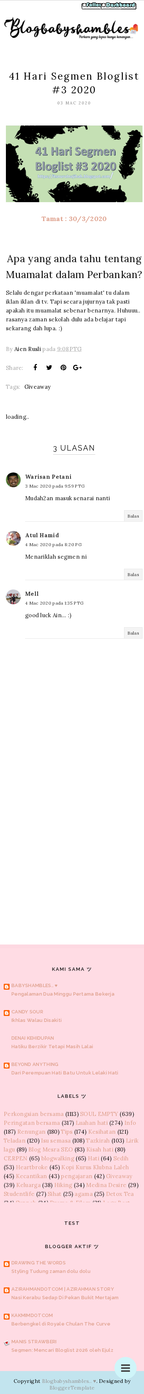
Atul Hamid (42, 535)
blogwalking (57, 1158)
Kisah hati (99, 1149)
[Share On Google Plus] (77, 368)
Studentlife (19, 1193)
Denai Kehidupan (32, 1038)
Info (130, 1122)
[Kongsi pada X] (49, 368)
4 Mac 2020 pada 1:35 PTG (54, 603)
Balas (133, 516)
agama (84, 1193)
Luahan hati (92, 1122)
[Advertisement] (72, 837)
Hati (93, 1158)
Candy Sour (27, 1011)
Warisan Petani (48, 476)
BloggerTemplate (72, 1387)
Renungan (31, 1131)
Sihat (55, 1193)
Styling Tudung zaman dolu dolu (50, 1271)
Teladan (14, 1140)
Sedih (121, 1158)
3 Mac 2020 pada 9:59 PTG (55, 486)
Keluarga (28, 1185)
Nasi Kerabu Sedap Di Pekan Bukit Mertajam (65, 1297)
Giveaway (37, 386)
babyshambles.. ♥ (34, 985)
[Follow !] (93, 8)
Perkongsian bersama (34, 1113)
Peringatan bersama (32, 1122)
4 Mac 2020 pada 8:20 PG (53, 544)
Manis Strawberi (34, 1341)
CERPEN (16, 1158)
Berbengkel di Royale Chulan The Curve (60, 1324)
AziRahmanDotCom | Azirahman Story (62, 1289)
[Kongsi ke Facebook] (35, 368)
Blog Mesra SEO (50, 1149)
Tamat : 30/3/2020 (74, 218)
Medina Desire (106, 1185)
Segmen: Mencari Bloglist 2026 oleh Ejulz (62, 1350)
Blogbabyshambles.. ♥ (69, 1381)
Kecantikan (31, 1176)
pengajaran (76, 1176)
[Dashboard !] (119, 8)
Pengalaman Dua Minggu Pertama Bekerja (62, 994)
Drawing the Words (38, 1263)
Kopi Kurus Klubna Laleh (95, 1167)
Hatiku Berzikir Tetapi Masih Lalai (52, 1046)
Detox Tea (120, 1193)
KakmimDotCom (32, 1315)
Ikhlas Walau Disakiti (36, 1020)
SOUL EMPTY (99, 1113)
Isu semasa (56, 1140)
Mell (32, 593)
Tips (66, 1131)
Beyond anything (35, 1064)
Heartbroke (32, 1167)
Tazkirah (98, 1140)
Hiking (63, 1185)
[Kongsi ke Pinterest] (63, 368)
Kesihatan (102, 1131)
